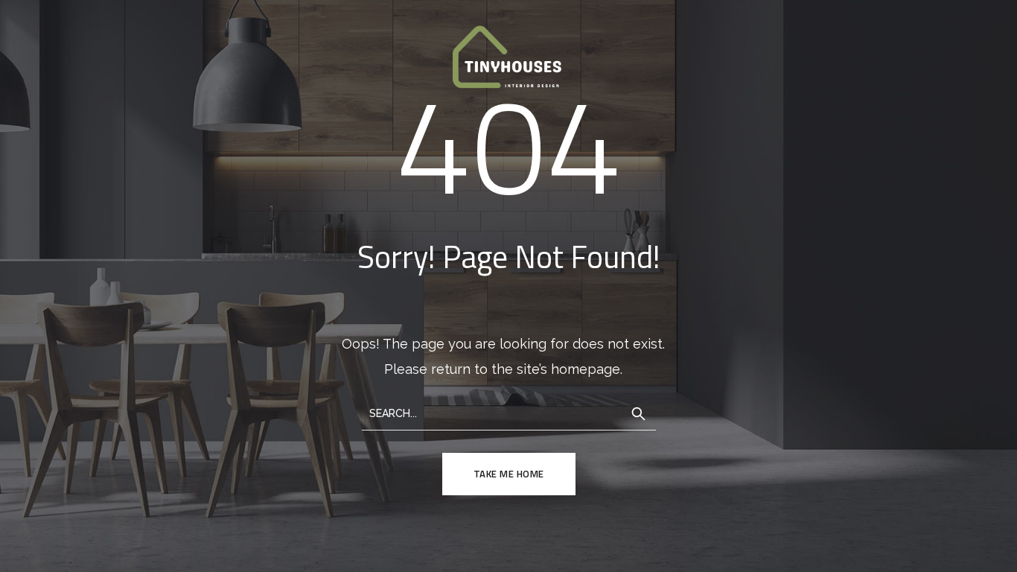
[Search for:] (509, 412)
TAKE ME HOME (509, 473)
